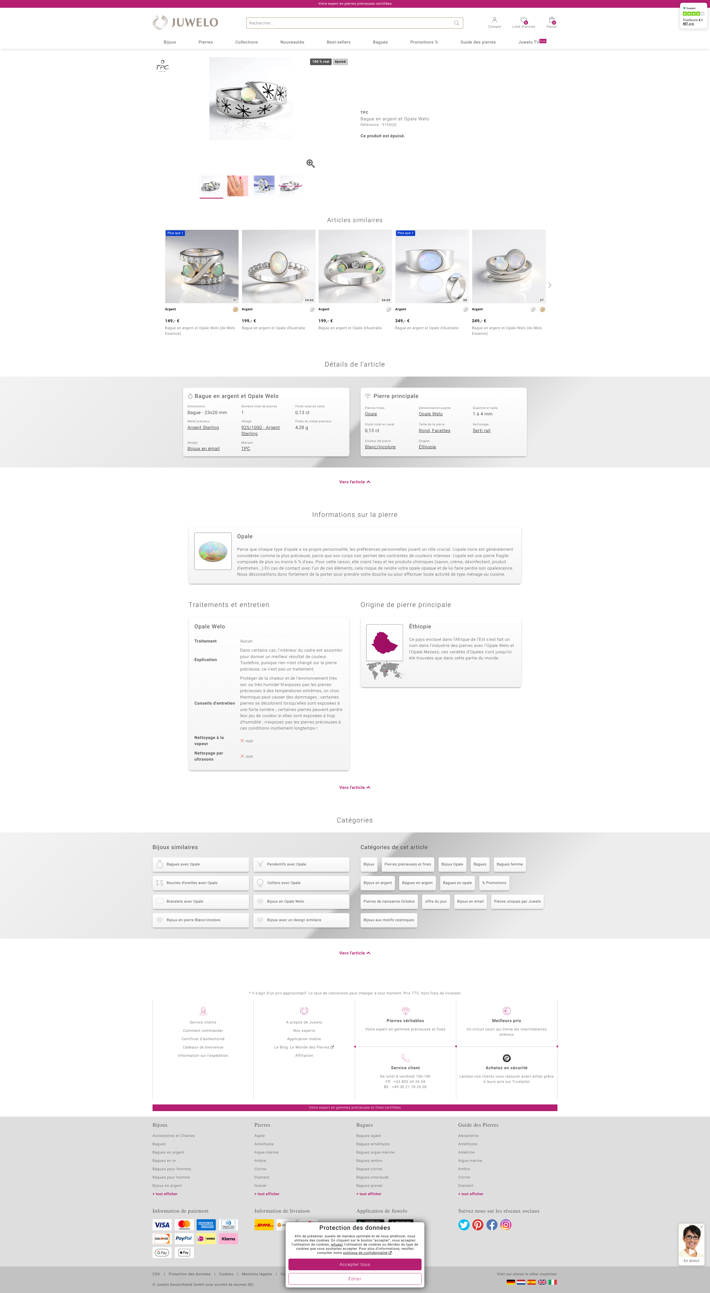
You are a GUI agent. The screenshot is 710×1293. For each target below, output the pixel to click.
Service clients (203, 1022)
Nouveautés (292, 42)
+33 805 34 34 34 (409, 1081)
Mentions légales (257, 1274)
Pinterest (477, 1224)
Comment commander (203, 1030)
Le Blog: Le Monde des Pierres (301, 1047)
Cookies (226, 1274)
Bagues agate (368, 1136)
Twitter (464, 1224)
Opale (371, 414)
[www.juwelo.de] (511, 1282)
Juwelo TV (532, 42)
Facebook (492, 1224)
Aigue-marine (267, 1152)
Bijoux (170, 42)
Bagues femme (510, 864)
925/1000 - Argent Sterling (260, 430)
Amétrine (466, 1152)
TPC (245, 448)
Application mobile (304, 1039)
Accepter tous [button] (354, 1265)
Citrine (261, 1169)
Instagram (505, 1224)
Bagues (380, 42)
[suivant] (549, 285)
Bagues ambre (369, 1161)
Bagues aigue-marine (375, 1152)
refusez (337, 1244)
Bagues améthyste (373, 1144)
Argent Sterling (203, 427)
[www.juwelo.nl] (521, 1282)
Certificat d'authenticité (203, 1039)
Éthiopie (427, 447)
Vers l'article (352, 482)
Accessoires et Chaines (174, 1136)
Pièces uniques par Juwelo (517, 901)
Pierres (206, 42)
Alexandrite (468, 1136)
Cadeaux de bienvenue (203, 1047)
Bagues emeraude (372, 1177)
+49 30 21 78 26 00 (409, 1087)
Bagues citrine (369, 1169)
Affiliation (304, 1055)
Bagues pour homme (171, 1177)
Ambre (261, 1161)
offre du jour (436, 901)
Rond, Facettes (434, 430)
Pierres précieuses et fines (408, 864)
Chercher (457, 23)
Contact (288, 1274)
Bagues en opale (457, 883)
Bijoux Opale (452, 864)
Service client (405, 1068)
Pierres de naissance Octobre (389, 901)
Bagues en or (164, 1161)
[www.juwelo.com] (542, 1282)
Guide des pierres (478, 42)
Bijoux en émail (203, 448)
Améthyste (468, 1144)
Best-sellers (339, 42)
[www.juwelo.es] (532, 1282)
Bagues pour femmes (172, 1169)
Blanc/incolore (380, 447)
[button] (495, 23)
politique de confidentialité (365, 1253)
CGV (156, 1274)
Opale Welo (431, 414)
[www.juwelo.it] (553, 1282)
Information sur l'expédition (203, 1055)
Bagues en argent (417, 883)
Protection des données (190, 1274)
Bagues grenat (369, 1185)
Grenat (261, 1185)
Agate (260, 1136)
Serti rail (482, 430)
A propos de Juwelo (304, 1022)
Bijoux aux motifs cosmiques (389, 920)
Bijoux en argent (378, 883)
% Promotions (494, 883)
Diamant (262, 1177)
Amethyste (264, 1144)
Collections (246, 42)
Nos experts (304, 1030)
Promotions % (424, 42)
